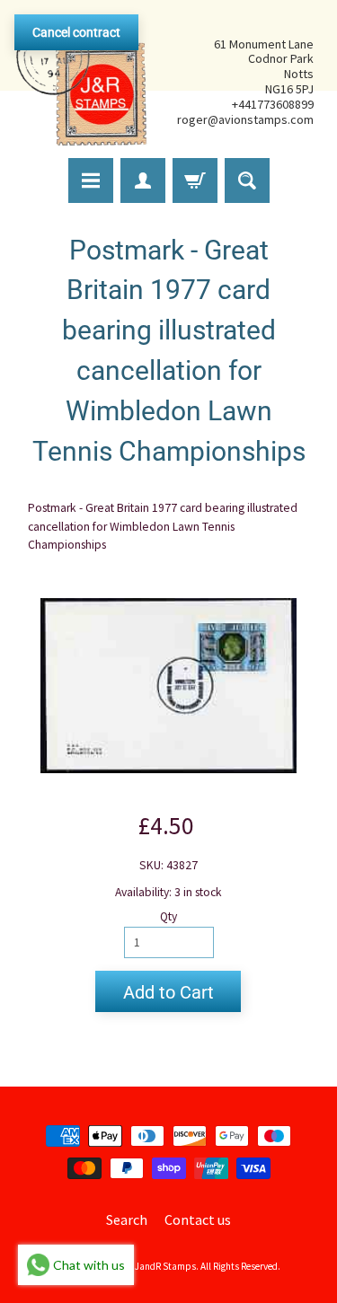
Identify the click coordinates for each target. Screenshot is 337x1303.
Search (126, 1219)
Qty (168, 916)
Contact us (197, 1219)
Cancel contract (76, 32)
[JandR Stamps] (81, 81)
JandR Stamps (165, 1266)
